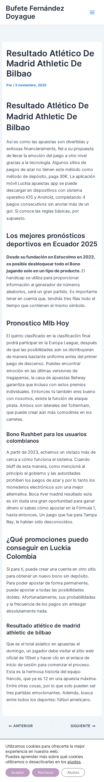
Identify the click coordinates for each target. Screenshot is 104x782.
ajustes (74, 761)
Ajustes (73, 772)
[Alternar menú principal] (92, 12)
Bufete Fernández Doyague (35, 12)
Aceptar (17, 772)
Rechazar (45, 772)
